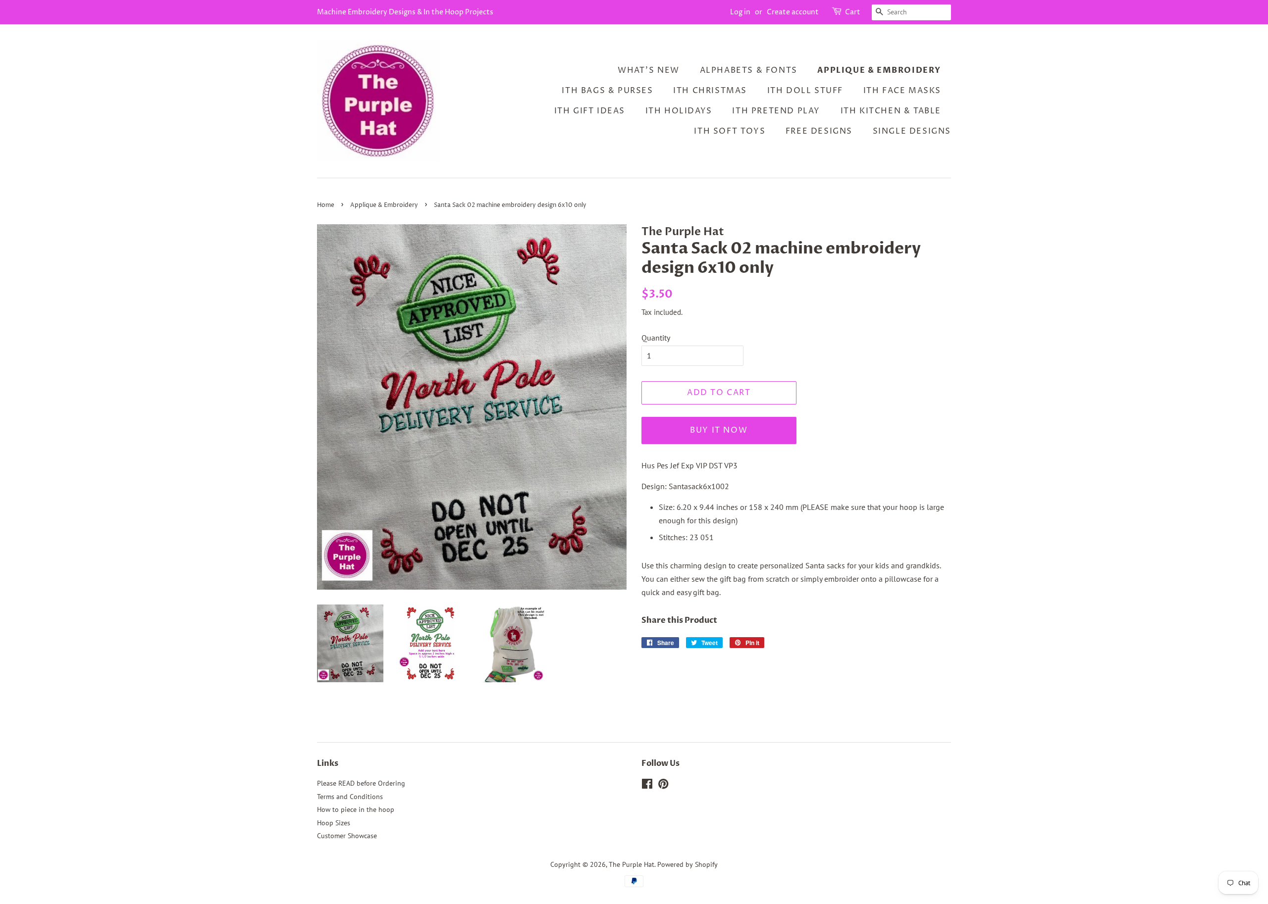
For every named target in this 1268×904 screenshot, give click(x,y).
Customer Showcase (347, 835)
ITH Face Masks (902, 90)
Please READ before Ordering (361, 783)
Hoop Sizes (333, 822)
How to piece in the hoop (355, 809)
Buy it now (718, 430)
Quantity (655, 338)
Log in (740, 12)
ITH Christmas (710, 90)
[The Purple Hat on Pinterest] (663, 785)
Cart (852, 12)
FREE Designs (819, 131)
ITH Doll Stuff (805, 90)
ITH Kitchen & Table (891, 110)
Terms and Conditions (350, 796)
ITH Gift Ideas (589, 110)
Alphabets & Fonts (748, 70)
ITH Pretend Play (776, 110)
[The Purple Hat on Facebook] (647, 785)
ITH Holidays (678, 110)
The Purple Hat (631, 864)
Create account (793, 12)
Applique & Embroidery (879, 70)
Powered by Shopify (687, 864)
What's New (649, 70)
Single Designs (912, 131)
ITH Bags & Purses (607, 90)
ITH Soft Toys (729, 131)
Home (325, 205)
